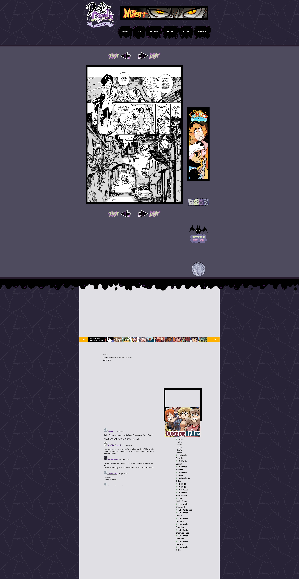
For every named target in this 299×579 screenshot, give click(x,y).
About (125, 31)
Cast (139, 31)
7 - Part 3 (182, 487)
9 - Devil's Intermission (181, 494)
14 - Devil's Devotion (182, 520)
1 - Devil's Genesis (181, 457)
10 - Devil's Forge (181, 500)
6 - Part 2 (182, 484)
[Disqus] (130, 393)
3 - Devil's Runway (181, 468)
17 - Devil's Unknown (182, 537)
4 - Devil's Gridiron (181, 474)
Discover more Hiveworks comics (96, 339)
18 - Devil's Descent (182, 543)
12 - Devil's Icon (185, 510)
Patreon (202, 31)
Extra (186, 31)
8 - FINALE (183, 489)
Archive (154, 31)
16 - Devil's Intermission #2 (182, 531)
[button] (198, 269)
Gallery (170, 31)
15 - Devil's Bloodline (182, 526)
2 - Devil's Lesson (181, 462)
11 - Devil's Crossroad (182, 505)
